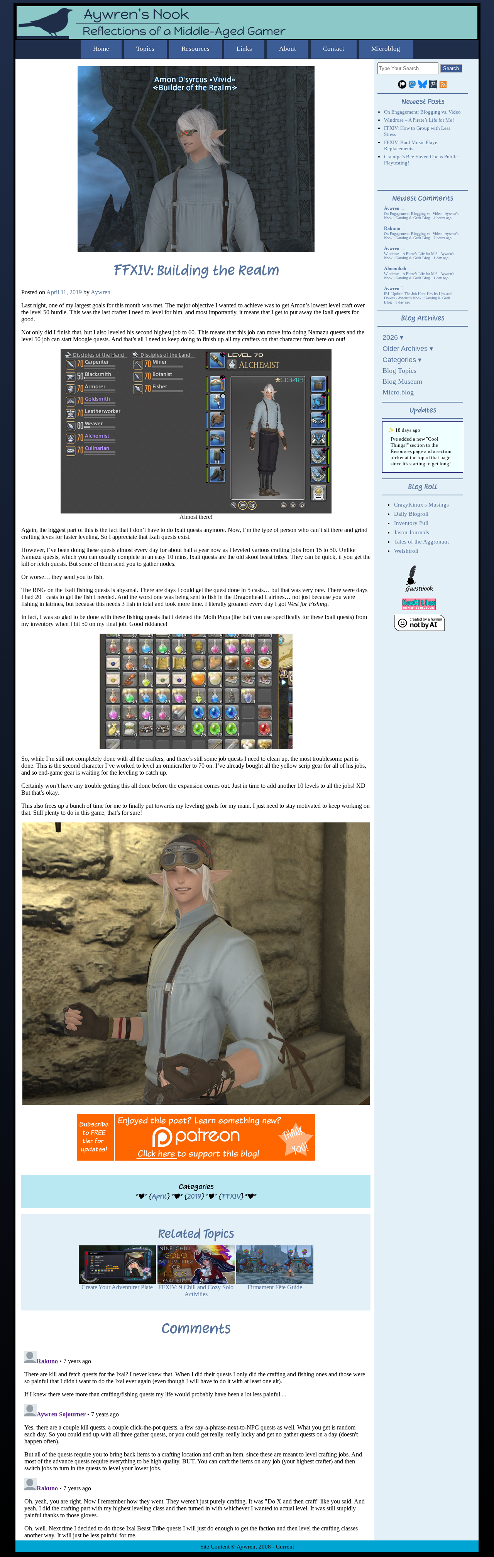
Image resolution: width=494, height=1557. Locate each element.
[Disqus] (195, 1444)
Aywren (100, 292)
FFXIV (231, 1196)
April (159, 1196)
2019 (194, 1196)
